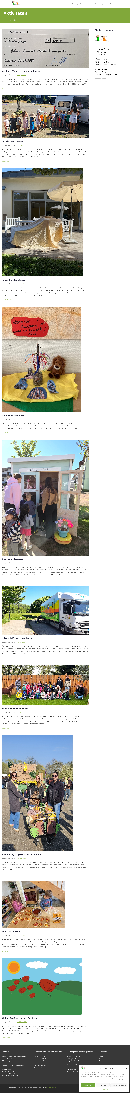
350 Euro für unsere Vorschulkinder (21, 71)
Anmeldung (99, 4)
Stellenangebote (76, 4)
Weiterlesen (6, 88)
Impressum (105, 1089)
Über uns (39, 4)
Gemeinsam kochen (12, 931)
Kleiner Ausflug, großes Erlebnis (19, 1018)
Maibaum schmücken (13, 415)
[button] (126, 1068)
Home (31, 4)
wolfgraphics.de (50, 1087)
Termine (101, 1061)
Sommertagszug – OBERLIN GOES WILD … (24, 854)
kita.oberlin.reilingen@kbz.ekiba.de (13, 1065)
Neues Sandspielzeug (14, 280)
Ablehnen (103, 1085)
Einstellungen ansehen (119, 1085)
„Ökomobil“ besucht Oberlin (17, 638)
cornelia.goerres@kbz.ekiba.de (107, 75)
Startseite (102, 1056)
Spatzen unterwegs (13, 559)
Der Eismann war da (12, 141)
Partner (87, 4)
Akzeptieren (88, 1085)
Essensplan (52, 4)
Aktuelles (62, 4)
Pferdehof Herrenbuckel (15, 708)
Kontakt (109, 4)
